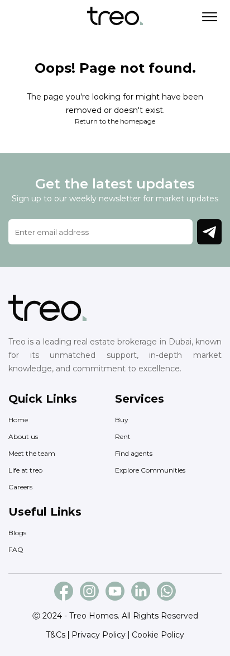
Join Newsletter (209, 231)
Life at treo (25, 470)
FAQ (15, 549)
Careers (20, 487)
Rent (123, 436)
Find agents (133, 453)
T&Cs (55, 635)
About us (23, 436)
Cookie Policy (158, 635)
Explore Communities (150, 470)
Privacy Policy (98, 635)
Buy (121, 420)
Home (18, 420)
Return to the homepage (115, 121)
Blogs (17, 532)
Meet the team (31, 453)
